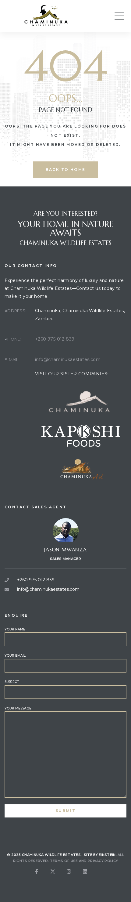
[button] (119, 16)
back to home (66, 169)
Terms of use (64, 861)
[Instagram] (73, 876)
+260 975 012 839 (54, 339)
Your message (18, 708)
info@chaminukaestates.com (68, 359)
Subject (12, 682)
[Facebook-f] (41, 876)
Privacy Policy (103, 861)
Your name (15, 629)
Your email (15, 656)
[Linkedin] (90, 876)
